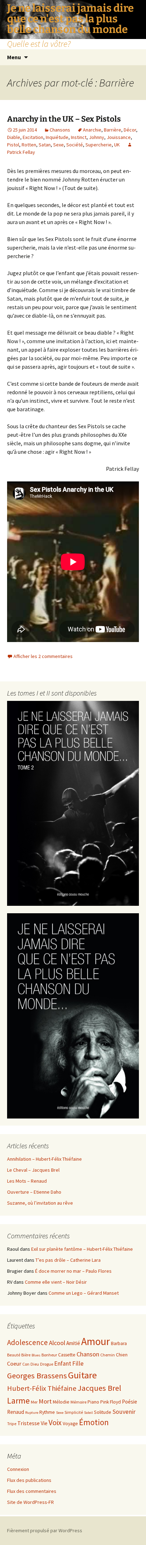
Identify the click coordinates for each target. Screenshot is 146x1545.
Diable (13, 137)
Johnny (96, 137)
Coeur (14, 1363)
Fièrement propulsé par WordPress (44, 1530)
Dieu (34, 1364)
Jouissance (119, 137)
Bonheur (49, 1354)
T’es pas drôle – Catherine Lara (68, 1260)
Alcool (57, 1343)
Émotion (94, 1422)
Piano (93, 1402)
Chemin (107, 1354)
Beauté (13, 1354)
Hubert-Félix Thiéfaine (42, 1388)
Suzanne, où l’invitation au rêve (40, 1203)
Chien (122, 1355)
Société (74, 144)
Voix (55, 1422)
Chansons (60, 130)
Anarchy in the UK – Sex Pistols (64, 119)
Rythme (47, 1412)
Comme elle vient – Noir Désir (56, 1282)
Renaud (15, 1412)
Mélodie (61, 1402)
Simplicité (73, 1412)
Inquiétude (57, 137)
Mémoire (78, 1402)
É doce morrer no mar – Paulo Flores (73, 1271)
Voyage (70, 1424)
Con (25, 1364)
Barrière (112, 130)
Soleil (88, 1412)
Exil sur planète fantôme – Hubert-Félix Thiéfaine (82, 1249)
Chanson (88, 1354)
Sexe (58, 144)
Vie (44, 1423)
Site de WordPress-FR (30, 1502)
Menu (14, 57)
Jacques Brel (99, 1388)
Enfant (62, 1363)
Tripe (11, 1423)
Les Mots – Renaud (27, 1181)
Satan (45, 144)
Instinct (78, 137)
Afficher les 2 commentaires (43, 656)
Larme (18, 1400)
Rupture (31, 1412)
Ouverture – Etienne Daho (34, 1192)
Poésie (129, 1401)
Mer (34, 1402)
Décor (130, 130)
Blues (36, 1355)
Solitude (102, 1412)
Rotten (29, 144)
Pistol (13, 144)
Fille (78, 1363)
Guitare (82, 1375)
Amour (95, 1341)
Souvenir (123, 1412)
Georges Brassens (37, 1376)
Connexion (18, 1469)
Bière (25, 1354)
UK (117, 144)
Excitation (33, 137)
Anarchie (92, 130)
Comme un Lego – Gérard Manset (84, 1293)
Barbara (119, 1343)
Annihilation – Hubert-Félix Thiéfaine (44, 1159)
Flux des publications (29, 1480)
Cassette (66, 1355)
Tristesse (28, 1423)
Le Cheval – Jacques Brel (33, 1170)
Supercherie (98, 144)
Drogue (46, 1364)
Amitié (73, 1343)
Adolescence (27, 1342)
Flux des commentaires (31, 1491)
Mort (45, 1401)
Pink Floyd (110, 1402)
